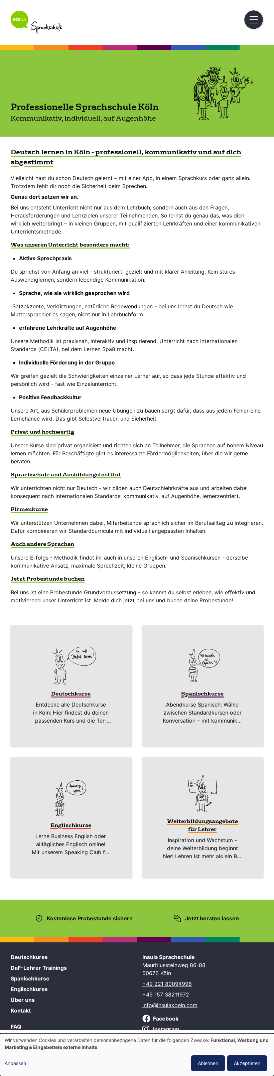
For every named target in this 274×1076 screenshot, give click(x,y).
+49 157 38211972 (165, 994)
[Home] (36, 32)
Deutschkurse (29, 957)
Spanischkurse (30, 978)
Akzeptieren (247, 1063)
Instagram (166, 1029)
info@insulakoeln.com (169, 1005)
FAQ (16, 1026)
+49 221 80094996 (167, 983)
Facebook (165, 1018)
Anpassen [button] (15, 1063)
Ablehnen (208, 1063)
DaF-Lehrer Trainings (39, 967)
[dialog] (137, 1054)
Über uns (23, 999)
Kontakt (21, 1010)
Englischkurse (29, 989)
